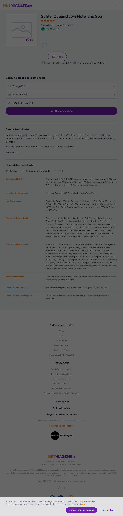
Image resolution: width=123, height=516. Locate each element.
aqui (84, 504)
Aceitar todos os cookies (81, 510)
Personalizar (108, 510)
